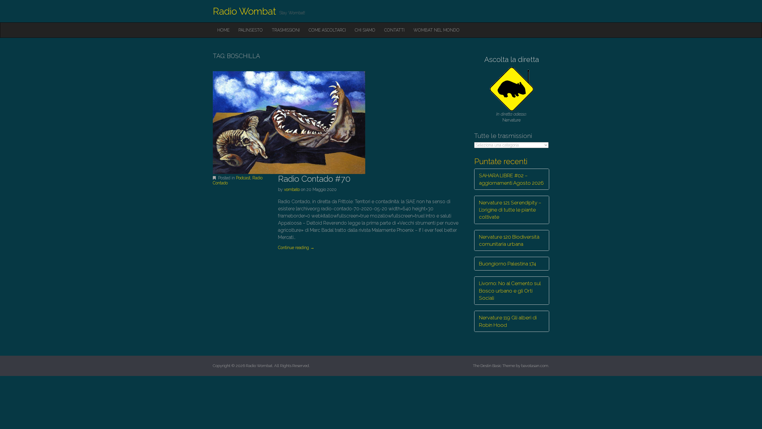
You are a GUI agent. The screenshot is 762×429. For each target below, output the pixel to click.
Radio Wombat (244, 11)
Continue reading (296, 247)
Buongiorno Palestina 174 (507, 264)
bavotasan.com (534, 365)
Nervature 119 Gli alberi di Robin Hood (508, 321)
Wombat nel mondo (436, 30)
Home (223, 30)
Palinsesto (250, 30)
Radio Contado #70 (314, 179)
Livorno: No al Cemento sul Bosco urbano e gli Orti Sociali (510, 290)
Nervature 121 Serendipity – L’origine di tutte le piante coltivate (510, 210)
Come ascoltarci (327, 30)
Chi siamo (365, 30)
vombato (292, 189)
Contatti (394, 30)
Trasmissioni (286, 30)
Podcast (243, 177)
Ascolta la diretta (511, 59)
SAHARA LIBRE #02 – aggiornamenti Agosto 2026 (511, 179)
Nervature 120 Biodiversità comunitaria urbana (509, 240)
